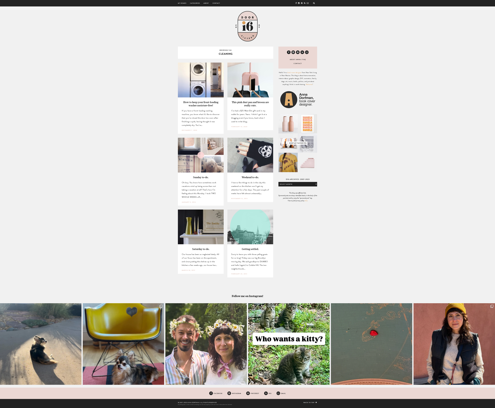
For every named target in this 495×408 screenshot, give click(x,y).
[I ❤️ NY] (371, 344)
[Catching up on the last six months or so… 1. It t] (454, 344)
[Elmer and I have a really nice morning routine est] (40, 344)
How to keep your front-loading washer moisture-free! (200, 104)
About (206, 3)
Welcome (309, 84)
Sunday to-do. (201, 177)
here (306, 200)
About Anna (295, 59)
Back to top (309, 402)
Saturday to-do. (200, 249)
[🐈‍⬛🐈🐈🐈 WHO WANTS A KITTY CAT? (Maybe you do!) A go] (289, 344)
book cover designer (294, 72)
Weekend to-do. (250, 177)
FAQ (304, 59)
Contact (216, 3)
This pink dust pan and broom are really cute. (250, 104)
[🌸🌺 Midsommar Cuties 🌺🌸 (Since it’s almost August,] (206, 344)
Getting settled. (250, 249)
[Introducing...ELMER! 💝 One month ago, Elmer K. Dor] (123, 344)
